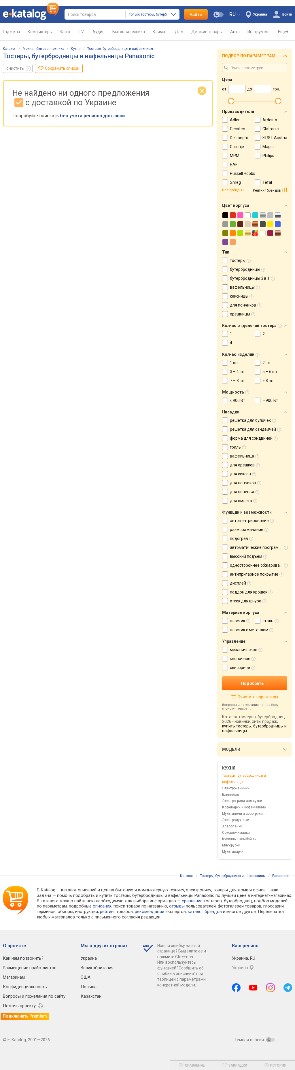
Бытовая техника (128, 31)
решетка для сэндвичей (253, 429)
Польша (89, 986)
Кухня (76, 49)
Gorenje (237, 146)
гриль (235, 447)
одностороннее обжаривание (258, 565)
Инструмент (258, 31)
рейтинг (107, 911)
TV (81, 31)
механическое (243, 649)
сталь (267, 621)
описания (102, 906)
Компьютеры (40, 31)
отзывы (177, 906)
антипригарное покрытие (254, 574)
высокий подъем (246, 556)
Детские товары (206, 31)
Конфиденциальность (25, 986)
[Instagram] (270, 987)
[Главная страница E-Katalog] (31, 14)
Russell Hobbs (242, 173)
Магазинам (14, 977)
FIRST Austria (274, 137)
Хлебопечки (232, 826)
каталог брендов (205, 911)
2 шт (266, 362)
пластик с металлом (249, 629)
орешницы (240, 314)
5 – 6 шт (269, 371)
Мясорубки (231, 845)
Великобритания (97, 967)
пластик (237, 621)
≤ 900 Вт (237, 400)
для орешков (242, 465)
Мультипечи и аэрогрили (242, 814)
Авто (235, 31)
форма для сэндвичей (251, 438)
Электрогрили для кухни (242, 801)
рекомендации (149, 911)
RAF (233, 164)
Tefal (267, 182)
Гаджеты (11, 31)
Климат (160, 31)
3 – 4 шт (237, 371)
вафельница (242, 456)
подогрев (239, 538)
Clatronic (270, 128)
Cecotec (237, 128)
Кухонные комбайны (239, 839)
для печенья (242, 491)
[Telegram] (287, 987)
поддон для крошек (248, 592)
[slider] (231, 101)
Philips (268, 155)
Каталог (9, 49)
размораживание (246, 529)
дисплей (238, 583)
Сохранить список (62, 68)
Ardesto (269, 120)
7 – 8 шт (237, 380)
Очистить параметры (257, 697)
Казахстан (91, 996)
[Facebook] (236, 987)
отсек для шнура (245, 601)
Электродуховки (235, 820)
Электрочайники (235, 788)
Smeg (235, 182)
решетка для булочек (250, 420)
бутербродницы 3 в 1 (250, 278)
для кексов (240, 474)
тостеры (237, 260)
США (85, 977)
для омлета (241, 500)
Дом (179, 31)
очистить (15, 68)
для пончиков (243, 305)
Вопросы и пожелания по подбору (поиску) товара (250, 706)
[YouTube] (253, 987)
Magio (268, 146)
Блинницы (230, 795)
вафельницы (242, 287)
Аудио (98, 31)
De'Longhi (239, 137)
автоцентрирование (249, 520)
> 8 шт (268, 380)
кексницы (239, 296)
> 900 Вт (270, 400)
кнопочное (240, 658)
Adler (235, 120)
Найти (196, 14)
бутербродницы (245, 269)
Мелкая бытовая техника (43, 49)
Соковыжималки (236, 833)
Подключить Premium (25, 1016)
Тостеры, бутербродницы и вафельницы (120, 49)
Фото (65, 31)
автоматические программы (257, 547)
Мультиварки (232, 852)
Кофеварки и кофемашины (244, 807)
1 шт (234, 362)
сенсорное (240, 667)
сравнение (192, 900)
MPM (234, 155)
